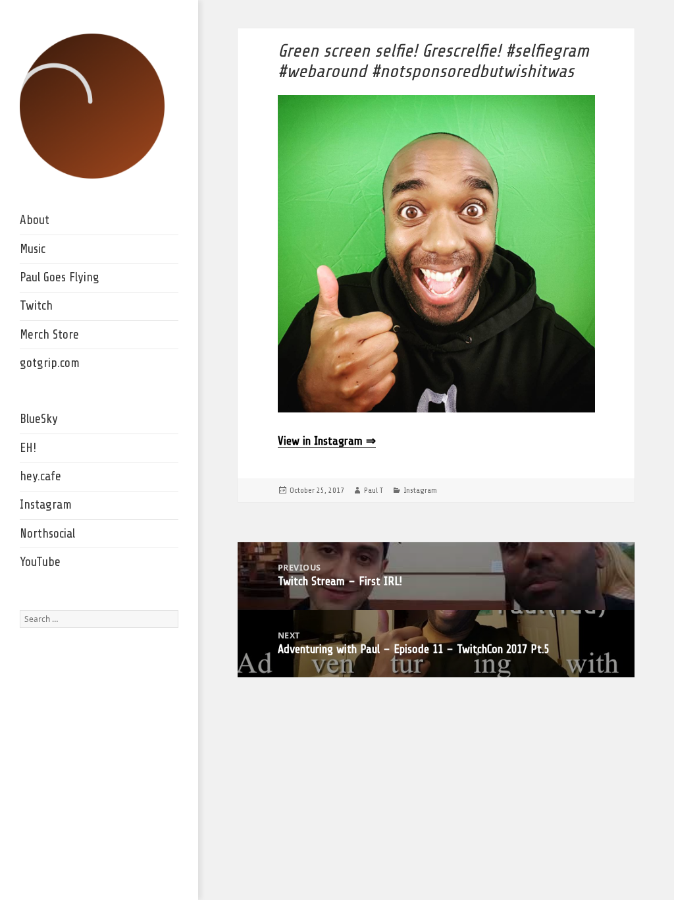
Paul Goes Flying (59, 277)
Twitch (36, 305)
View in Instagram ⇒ (327, 440)
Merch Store (49, 334)
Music (32, 249)
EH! (28, 448)
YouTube (40, 562)
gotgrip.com (50, 363)
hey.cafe (40, 476)
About (34, 220)
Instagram (46, 504)
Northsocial (47, 533)
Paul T (373, 490)
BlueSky (39, 419)
